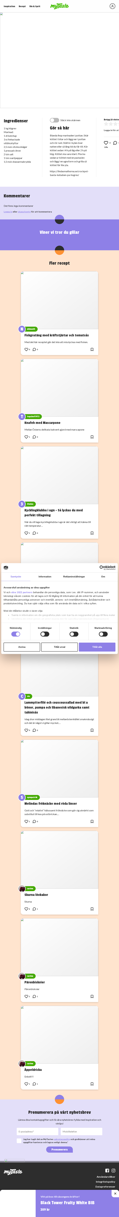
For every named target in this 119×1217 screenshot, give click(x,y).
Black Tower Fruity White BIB (68, 1203)
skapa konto (24, 211)
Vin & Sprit (34, 6)
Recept (22, 6)
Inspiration (9, 6)
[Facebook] (107, 1170)
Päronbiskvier (34, 982)
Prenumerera (59, 1149)
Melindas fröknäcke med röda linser (50, 804)
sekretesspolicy (62, 1139)
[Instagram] (113, 1170)
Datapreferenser (105, 1186)
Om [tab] (103, 576)
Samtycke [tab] (16, 576)
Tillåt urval (59, 647)
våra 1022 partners (22, 592)
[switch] (44, 634)
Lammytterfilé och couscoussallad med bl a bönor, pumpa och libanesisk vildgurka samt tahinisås (56, 707)
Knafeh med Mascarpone (42, 423)
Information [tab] (45, 576)
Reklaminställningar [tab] (74, 576)
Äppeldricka (33, 1070)
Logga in (8, 211)
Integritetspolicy (105, 1181)
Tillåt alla (97, 647)
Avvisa (21, 647)
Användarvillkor (106, 1176)
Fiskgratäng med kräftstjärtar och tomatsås (56, 335)
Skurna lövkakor (36, 895)
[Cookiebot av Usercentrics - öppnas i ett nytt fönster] (101, 567)
